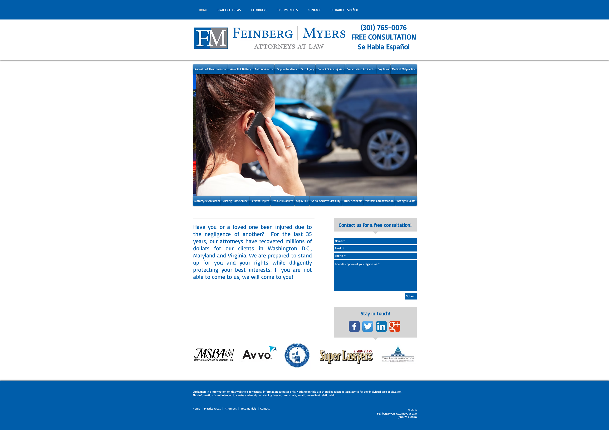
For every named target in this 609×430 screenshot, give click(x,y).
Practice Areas (212, 408)
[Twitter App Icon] (367, 326)
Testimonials (248, 408)
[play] (406, 192)
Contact (265, 408)
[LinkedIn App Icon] (381, 326)
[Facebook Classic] (354, 326)
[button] (305, 135)
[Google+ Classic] (394, 326)
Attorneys (231, 408)
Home (196, 408)
